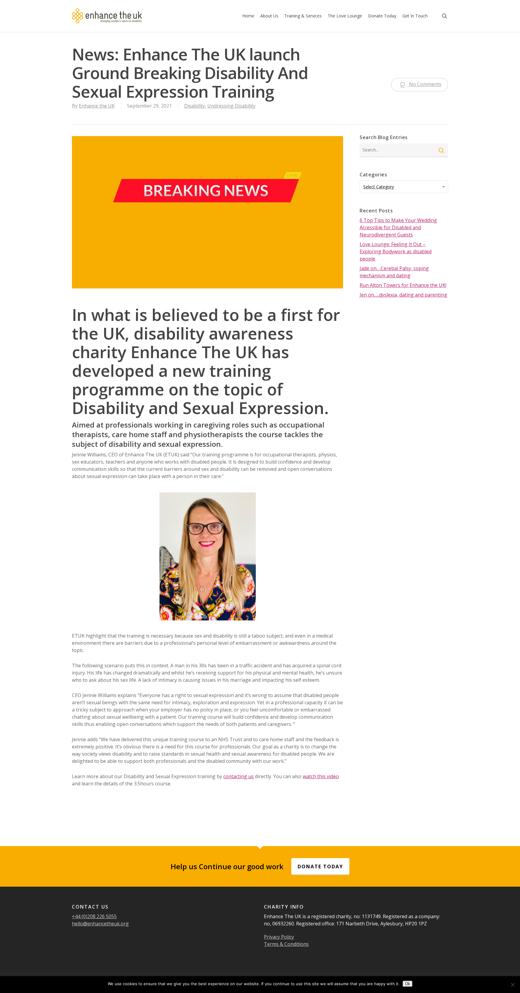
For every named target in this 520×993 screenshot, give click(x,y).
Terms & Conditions (286, 944)
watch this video (321, 776)
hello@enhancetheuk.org (100, 923)
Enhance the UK (97, 105)
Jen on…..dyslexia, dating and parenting (403, 294)
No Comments (424, 84)
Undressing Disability (231, 105)
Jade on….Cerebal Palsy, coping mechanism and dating (394, 272)
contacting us (238, 776)
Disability (194, 105)
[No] (512, 985)
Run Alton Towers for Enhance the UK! (403, 285)
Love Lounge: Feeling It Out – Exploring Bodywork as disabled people (396, 251)
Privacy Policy (279, 937)
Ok (407, 984)
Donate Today (320, 866)
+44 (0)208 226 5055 (94, 916)
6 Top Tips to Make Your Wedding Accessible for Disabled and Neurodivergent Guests (398, 227)
